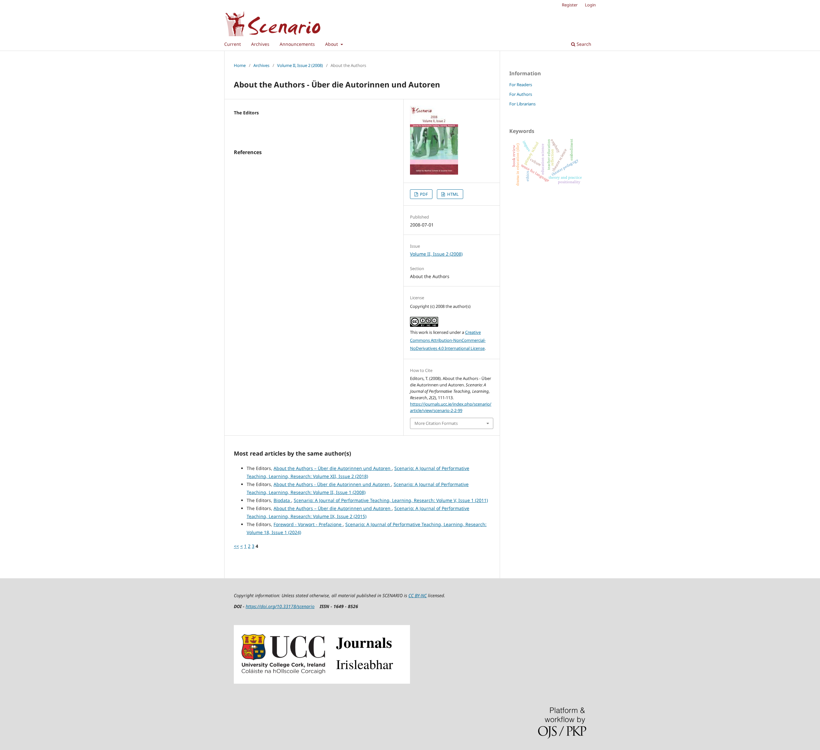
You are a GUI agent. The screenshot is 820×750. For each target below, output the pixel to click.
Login (590, 5)
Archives (260, 44)
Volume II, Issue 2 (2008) (300, 65)
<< (236, 546)
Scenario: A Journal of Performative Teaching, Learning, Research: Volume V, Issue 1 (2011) (391, 500)
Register (570, 5)
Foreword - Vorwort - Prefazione (308, 524)
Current (232, 44)
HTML (452, 194)
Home (240, 65)
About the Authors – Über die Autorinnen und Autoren (333, 468)
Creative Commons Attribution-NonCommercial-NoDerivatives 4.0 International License (448, 340)
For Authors (520, 94)
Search (583, 44)
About (332, 44)
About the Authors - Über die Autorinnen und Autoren (332, 484)
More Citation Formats (436, 423)
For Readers (520, 84)
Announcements (297, 44)
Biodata (282, 500)
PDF (423, 194)
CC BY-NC (417, 595)
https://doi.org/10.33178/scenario (280, 606)
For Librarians (522, 104)
